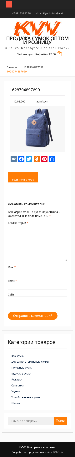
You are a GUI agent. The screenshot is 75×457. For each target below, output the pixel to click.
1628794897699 (33, 67)
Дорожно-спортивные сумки (30, 361)
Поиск (60, 421)
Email (12, 281)
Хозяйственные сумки (25, 397)
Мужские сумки (21, 373)
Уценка (16, 391)
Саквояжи (17, 385)
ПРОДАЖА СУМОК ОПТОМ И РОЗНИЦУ (37, 40)
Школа (15, 403)
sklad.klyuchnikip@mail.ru (51, 13)
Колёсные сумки (21, 367)
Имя (12, 267)
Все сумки (17, 355)
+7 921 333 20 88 (21, 13)
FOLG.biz (58, 452)
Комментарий (18, 223)
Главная (12, 67)
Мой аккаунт (25, 54)
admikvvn (42, 101)
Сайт (11, 294)
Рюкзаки (16, 379)
